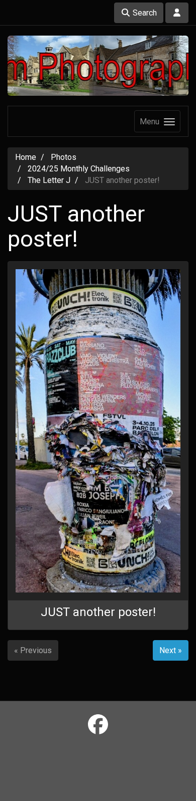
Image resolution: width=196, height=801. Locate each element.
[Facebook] (98, 725)
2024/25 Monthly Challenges (79, 168)
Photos (63, 157)
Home (25, 157)
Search (144, 13)
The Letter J (49, 180)
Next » (170, 650)
